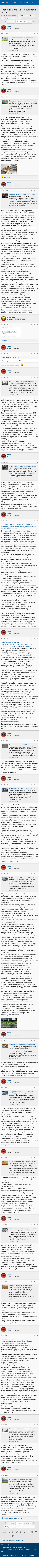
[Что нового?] (32, 2)
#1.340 (36, 1475)
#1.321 (36, 34)
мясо (3, 18)
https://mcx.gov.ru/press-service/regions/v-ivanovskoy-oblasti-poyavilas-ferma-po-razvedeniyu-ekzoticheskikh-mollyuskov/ (16, 1343)
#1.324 (36, 324)
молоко (32, 15)
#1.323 (36, 190)
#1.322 (36, 97)
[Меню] (2, 2)
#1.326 (36, 377)
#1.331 (36, 784)
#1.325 (36, 353)
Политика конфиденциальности (12, 1549)
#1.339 (36, 1425)
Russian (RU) (7, 1545)
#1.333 (36, 1040)
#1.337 (36, 1281)
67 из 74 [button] (19, 22)
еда (27, 15)
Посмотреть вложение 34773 (11, 361)
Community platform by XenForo (17, 1555)
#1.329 (36, 638)
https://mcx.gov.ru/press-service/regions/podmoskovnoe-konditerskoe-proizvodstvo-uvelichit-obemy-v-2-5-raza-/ (17, 644)
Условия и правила (19, 1548)
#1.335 (36, 1157)
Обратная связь (6, 1548)
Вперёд (26, 22)
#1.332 (36, 873)
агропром (21, 15)
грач (4, 15)
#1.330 (36, 741)
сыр (19, 18)
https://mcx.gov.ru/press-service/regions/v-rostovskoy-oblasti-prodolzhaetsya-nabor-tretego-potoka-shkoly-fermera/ (19, 526)
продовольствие (12, 18)
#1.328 (36, 521)
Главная (33, 1549)
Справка (27, 1549)
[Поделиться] (32, 34)
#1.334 (36, 1088)
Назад (12, 22)
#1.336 (36, 1225)
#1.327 (36, 462)
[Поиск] (37, 2)
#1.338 (36, 1335)
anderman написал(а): (9, 358)
